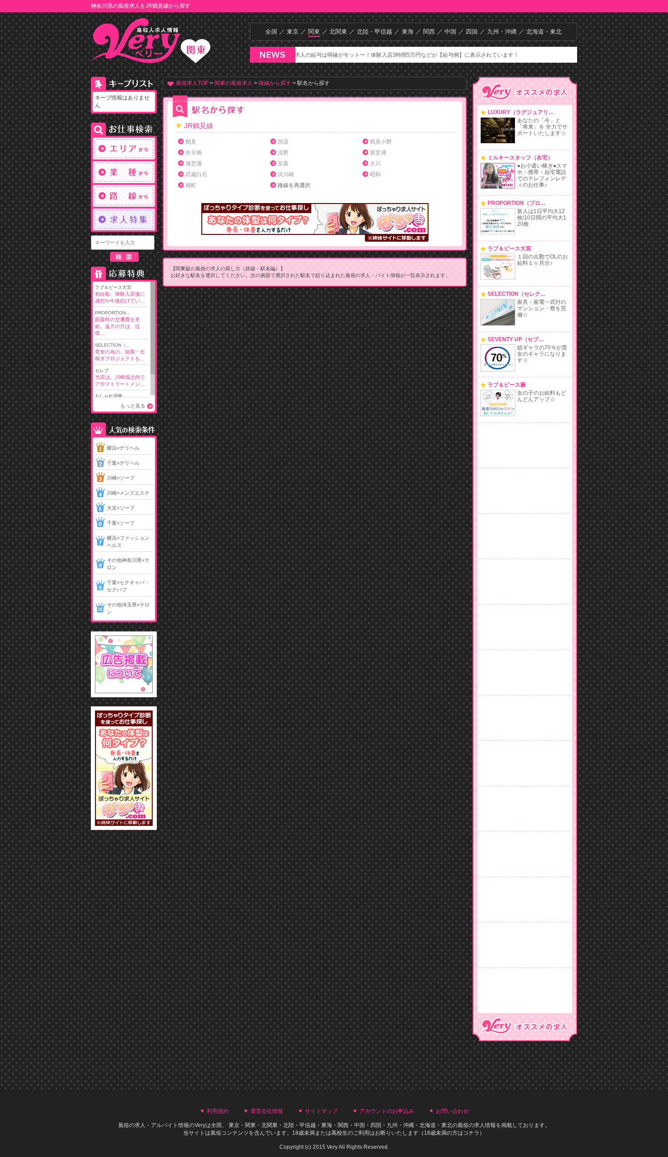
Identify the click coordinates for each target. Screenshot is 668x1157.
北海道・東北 (544, 31)
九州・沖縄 (502, 31)
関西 (429, 31)
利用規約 (218, 1111)
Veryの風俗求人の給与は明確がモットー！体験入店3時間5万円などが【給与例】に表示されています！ (368, 55)
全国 (271, 31)
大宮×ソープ (121, 508)
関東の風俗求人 (233, 83)
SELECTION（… (120, 352)
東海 (408, 31)
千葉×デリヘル (123, 463)
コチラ (471, 1133)
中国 (450, 31)
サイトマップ (321, 1111)
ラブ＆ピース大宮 (120, 294)
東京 (293, 31)
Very (199, 1125)
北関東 (338, 31)
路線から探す (275, 83)
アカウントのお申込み (386, 1111)
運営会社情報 (266, 1111)
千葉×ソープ (121, 523)
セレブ (120, 377)
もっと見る (132, 405)
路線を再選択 (294, 185)
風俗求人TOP (192, 83)
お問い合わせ (452, 1111)
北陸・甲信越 (374, 31)
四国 (472, 31)
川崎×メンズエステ (128, 493)
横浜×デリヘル (123, 448)
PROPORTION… (117, 323)
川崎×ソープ (121, 478)
